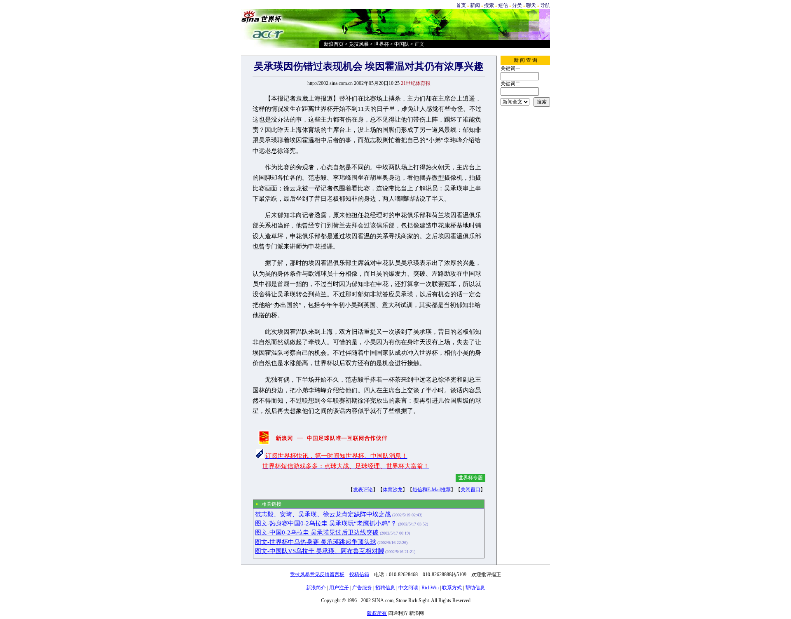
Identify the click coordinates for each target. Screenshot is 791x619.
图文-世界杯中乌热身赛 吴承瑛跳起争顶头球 (315, 542)
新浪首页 (334, 44)
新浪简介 (316, 588)
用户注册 (339, 588)
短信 (503, 5)
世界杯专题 (470, 478)
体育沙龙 (393, 489)
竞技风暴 (359, 44)
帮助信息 (475, 588)
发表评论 (363, 489)
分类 (517, 5)
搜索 (489, 5)
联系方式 (452, 588)
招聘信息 (385, 588)
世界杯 (381, 44)
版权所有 (377, 613)
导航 (545, 5)
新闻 (475, 5)
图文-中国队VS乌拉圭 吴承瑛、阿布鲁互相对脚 (319, 551)
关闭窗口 (470, 489)
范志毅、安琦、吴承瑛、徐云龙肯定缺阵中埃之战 (323, 514)
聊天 (531, 5)
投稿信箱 (359, 574)
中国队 (401, 44)
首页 (461, 5)
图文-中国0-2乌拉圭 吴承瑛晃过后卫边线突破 (317, 532)
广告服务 (362, 588)
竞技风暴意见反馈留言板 (317, 574)
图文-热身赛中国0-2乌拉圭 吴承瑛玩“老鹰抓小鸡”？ (326, 523)
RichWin (430, 588)
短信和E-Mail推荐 (431, 489)
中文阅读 (408, 588)
